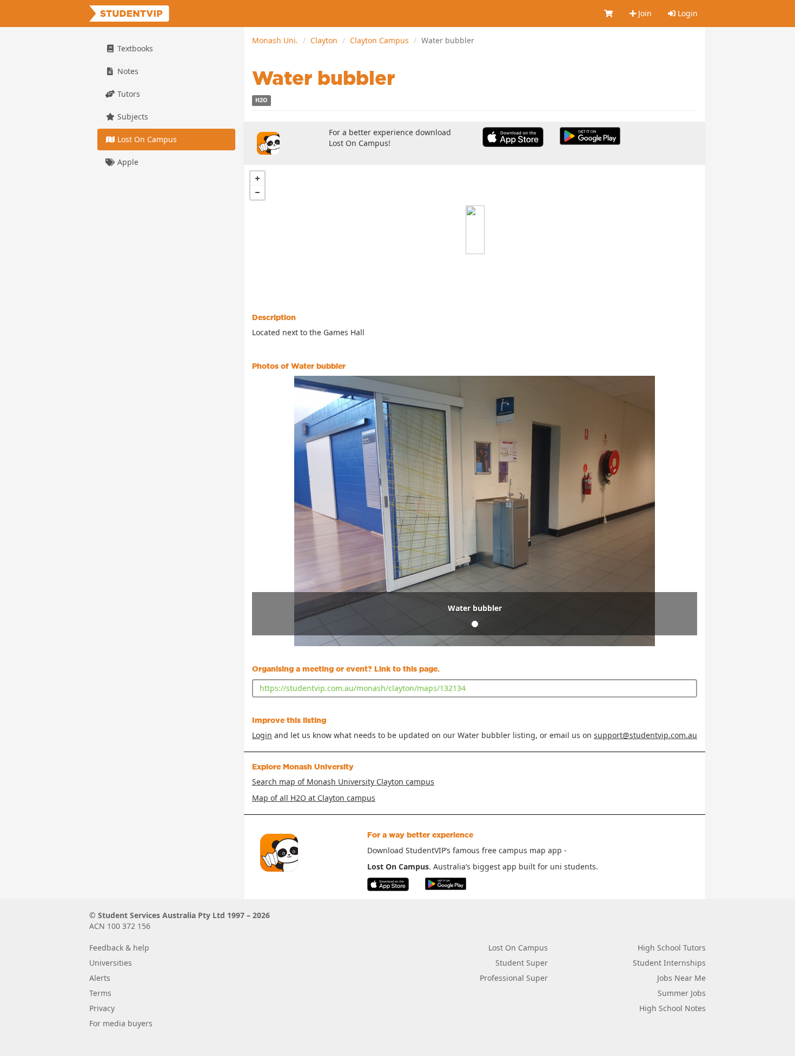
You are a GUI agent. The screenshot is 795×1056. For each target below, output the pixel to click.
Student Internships (669, 963)
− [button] (257, 192)
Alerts (99, 978)
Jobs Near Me (681, 978)
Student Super (521, 963)
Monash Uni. (275, 40)
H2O (261, 100)
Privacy (102, 1008)
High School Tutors (672, 947)
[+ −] (474, 230)
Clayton (323, 40)
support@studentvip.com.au (645, 735)
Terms (100, 993)
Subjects (131, 116)
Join (644, 13)
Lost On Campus (146, 139)
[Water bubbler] (475, 229)
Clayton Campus (379, 40)
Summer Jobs (682, 993)
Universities (110, 963)
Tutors (127, 94)
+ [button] (257, 178)
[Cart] (609, 13)
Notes (126, 71)
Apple (126, 162)
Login (686, 13)
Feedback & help (119, 947)
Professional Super (514, 978)
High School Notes (672, 1008)
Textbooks (134, 48)
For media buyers (121, 1023)
